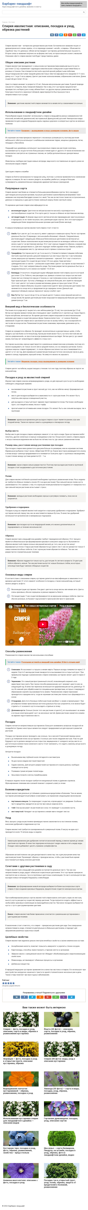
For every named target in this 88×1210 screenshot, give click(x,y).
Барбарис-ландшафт (17, 3)
